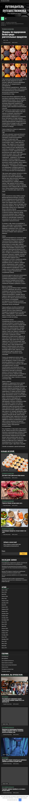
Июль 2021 (4, 641)
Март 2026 (4, 598)
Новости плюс (5, 667)
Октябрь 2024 (5, 617)
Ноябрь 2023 (5, 632)
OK (20, 799)
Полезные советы (6, 671)
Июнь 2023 (4, 637)
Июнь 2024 (4, 624)
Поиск (3, 551)
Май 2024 (4, 626)
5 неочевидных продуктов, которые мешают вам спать (14, 531)
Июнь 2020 (4, 643)
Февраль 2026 (5, 600)
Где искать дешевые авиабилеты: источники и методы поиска (13, 789)
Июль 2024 (4, 622)
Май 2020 (4, 645)
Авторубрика (5, 658)
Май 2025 (4, 605)
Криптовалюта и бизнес (7, 662)
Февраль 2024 (5, 630)
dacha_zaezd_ (15, 42)
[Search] (27, 18)
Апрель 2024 (5, 628)
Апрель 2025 (5, 607)
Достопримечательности (8, 660)
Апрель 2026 (5, 596)
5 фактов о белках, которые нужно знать (12, 503)
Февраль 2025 (5, 609)
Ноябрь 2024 (5, 615)
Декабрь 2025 (5, 602)
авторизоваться (14, 546)
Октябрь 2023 (5, 634)
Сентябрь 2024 (5, 620)
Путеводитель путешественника (14, 8)
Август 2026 (4, 590)
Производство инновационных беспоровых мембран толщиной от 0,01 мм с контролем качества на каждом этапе (14, 568)
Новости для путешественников (9, 664)
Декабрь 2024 (5, 613)
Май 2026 (4, 594)
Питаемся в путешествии (8, 29)
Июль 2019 (4, 647)
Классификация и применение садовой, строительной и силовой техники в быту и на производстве (13, 700)
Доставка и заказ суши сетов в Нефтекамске (13, 475)
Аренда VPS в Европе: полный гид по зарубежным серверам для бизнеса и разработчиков (14, 760)
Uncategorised (5, 656)
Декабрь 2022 (5, 639)
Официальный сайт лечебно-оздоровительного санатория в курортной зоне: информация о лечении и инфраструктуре (14, 580)
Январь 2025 (5, 611)
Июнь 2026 (4, 592)
